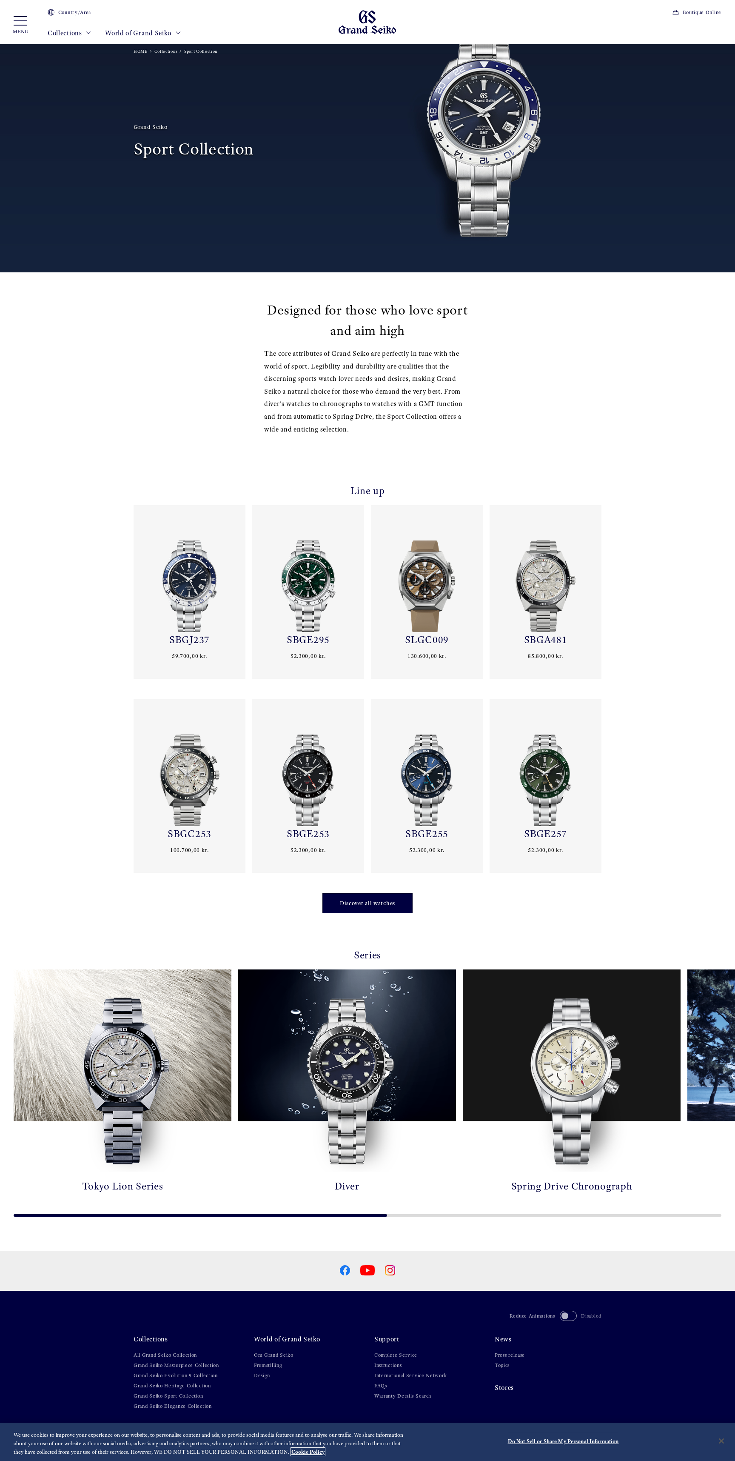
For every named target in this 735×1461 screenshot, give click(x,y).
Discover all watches (367, 903)
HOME (141, 51)
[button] (10, 1090)
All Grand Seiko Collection (165, 1355)
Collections (65, 33)
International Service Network (410, 1375)
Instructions (388, 1365)
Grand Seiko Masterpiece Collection (176, 1365)
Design (262, 1375)
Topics (502, 1365)
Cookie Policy (308, 1451)
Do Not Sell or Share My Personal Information (563, 1441)
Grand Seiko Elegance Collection (173, 1406)
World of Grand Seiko (139, 33)
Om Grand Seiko (273, 1355)
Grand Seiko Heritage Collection (172, 1386)
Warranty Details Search (402, 1396)
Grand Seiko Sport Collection (168, 1396)
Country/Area (74, 12)
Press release (510, 1355)
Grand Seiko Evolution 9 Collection (176, 1375)
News (503, 1339)
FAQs (380, 1386)
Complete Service (395, 1355)
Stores (504, 1388)
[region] (367, 1442)
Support (386, 1339)
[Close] (721, 1441)
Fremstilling (268, 1365)
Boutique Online (702, 12)
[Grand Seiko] (367, 21)
